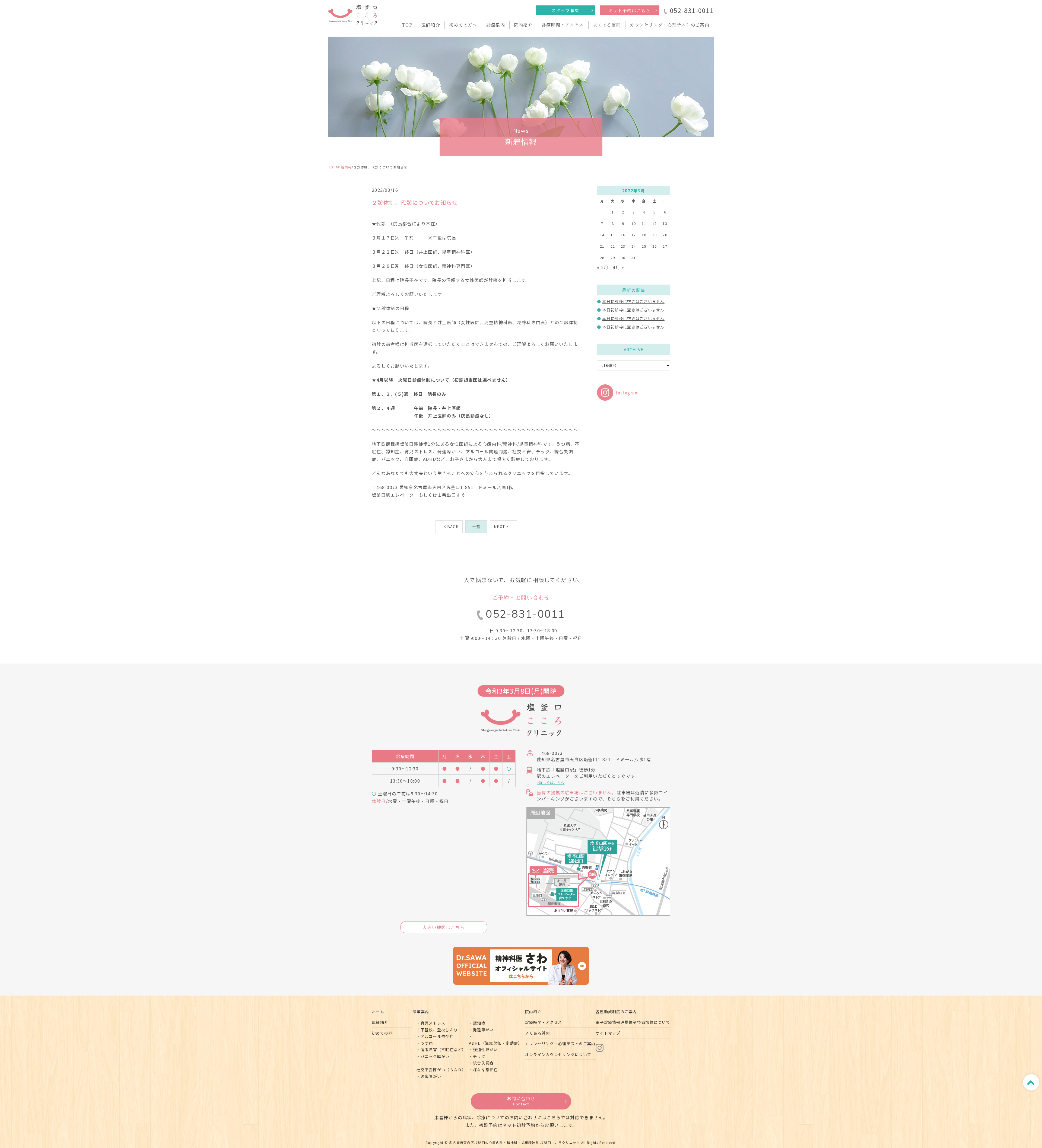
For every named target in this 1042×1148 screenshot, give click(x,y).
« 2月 (602, 267)
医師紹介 (430, 25)
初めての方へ (463, 25)
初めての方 (382, 1033)
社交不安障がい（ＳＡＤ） (441, 1069)
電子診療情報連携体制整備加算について (633, 1022)
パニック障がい (435, 1056)
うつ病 (427, 1043)
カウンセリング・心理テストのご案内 (669, 25)
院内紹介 (523, 25)
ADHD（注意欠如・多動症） (495, 1043)
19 (654, 234)
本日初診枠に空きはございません (633, 301)
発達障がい (483, 1029)
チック (479, 1056)
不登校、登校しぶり (439, 1029)
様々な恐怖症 (485, 1069)
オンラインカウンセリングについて (558, 1054)
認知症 (479, 1023)
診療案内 (495, 25)
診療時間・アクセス (563, 25)
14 (602, 234)
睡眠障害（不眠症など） (443, 1049)
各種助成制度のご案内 (616, 1011)
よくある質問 (607, 25)
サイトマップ (608, 1033)
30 (623, 257)
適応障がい (431, 1076)
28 (602, 257)
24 (633, 246)
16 (623, 234)
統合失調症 (483, 1063)
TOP (407, 25)
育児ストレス (433, 1023)
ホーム (378, 1011)
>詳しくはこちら (550, 782)
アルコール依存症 (437, 1036)
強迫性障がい (485, 1049)
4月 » (618, 267)
